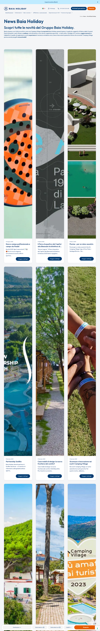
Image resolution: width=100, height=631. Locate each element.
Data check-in (39, 627)
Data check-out (55, 627)
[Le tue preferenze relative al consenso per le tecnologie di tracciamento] (97, 628)
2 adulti (68, 627)
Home (81, 16)
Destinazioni (16, 627)
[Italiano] (44, 8)
